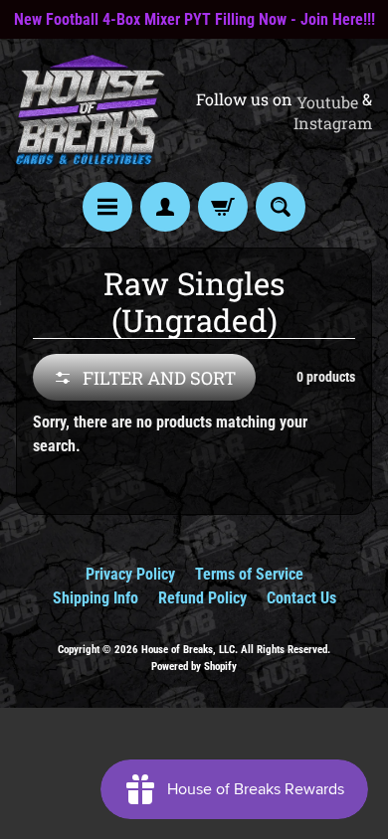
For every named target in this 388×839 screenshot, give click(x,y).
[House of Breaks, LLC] (90, 110)
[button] (144, 377)
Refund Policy (202, 597)
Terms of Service (249, 574)
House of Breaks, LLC (188, 649)
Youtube (327, 102)
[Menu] (107, 207)
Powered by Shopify (194, 666)
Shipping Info (95, 597)
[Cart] (223, 207)
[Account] (165, 207)
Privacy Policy (130, 574)
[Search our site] (280, 207)
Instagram (332, 123)
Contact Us (301, 597)
